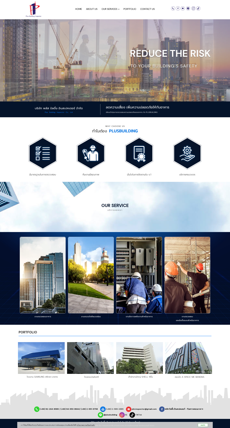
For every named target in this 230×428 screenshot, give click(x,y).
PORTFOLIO (130, 9)
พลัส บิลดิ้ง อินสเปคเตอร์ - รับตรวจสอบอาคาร (184, 409)
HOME (78, 9)
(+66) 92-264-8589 (49, 409)
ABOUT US (92, 9)
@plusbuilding (110, 415)
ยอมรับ (203, 425)
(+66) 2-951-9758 (89, 409)
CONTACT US (147, 9)
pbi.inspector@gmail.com (144, 409)
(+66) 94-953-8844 (69, 409)
